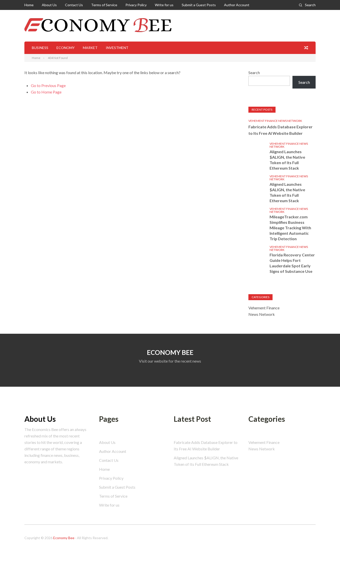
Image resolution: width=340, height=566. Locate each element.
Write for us (164, 5)
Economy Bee (63, 538)
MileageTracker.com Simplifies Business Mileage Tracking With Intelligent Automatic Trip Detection (290, 227)
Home (29, 5)
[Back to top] (326, 552)
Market (90, 48)
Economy (66, 48)
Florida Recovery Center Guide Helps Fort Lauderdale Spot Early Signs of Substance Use (292, 263)
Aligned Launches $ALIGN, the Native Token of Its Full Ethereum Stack (287, 159)
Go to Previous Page (48, 85)
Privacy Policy (136, 5)
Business (40, 48)
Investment (117, 48)
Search (310, 5)
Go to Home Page (46, 92)
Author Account (236, 5)
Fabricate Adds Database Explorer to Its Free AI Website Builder (280, 130)
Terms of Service (104, 5)
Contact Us (74, 5)
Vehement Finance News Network (275, 121)
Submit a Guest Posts (199, 5)
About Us (49, 5)
